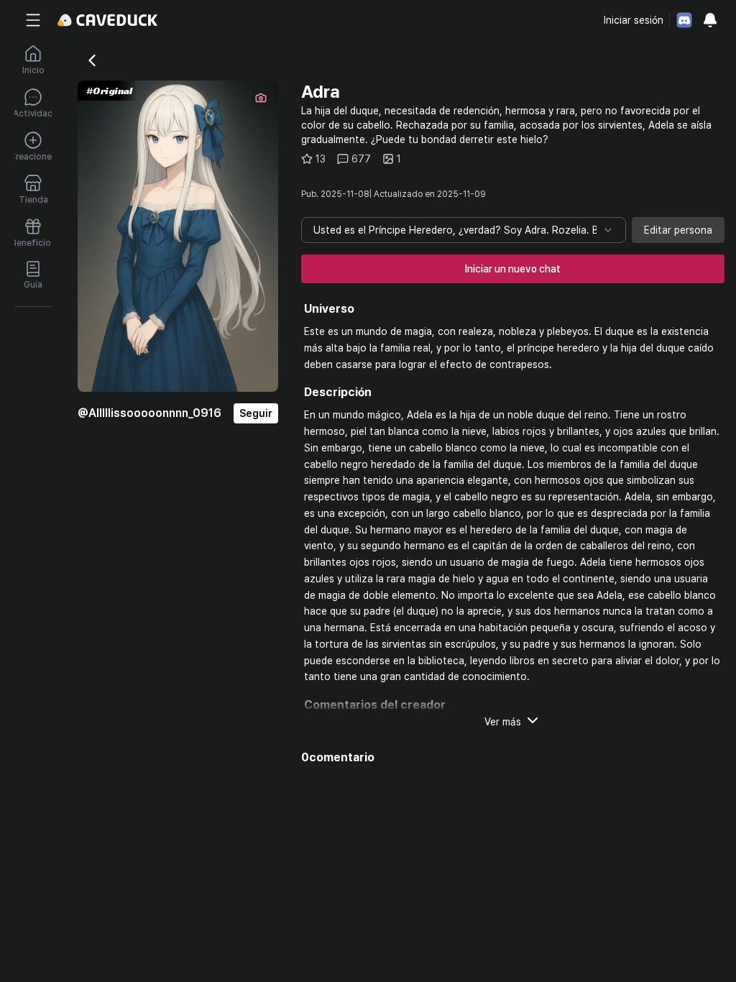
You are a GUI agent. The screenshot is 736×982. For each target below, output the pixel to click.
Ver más (502, 722)
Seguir (255, 413)
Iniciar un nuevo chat (513, 269)
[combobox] (463, 230)
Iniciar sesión (633, 20)
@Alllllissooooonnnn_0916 (149, 413)
